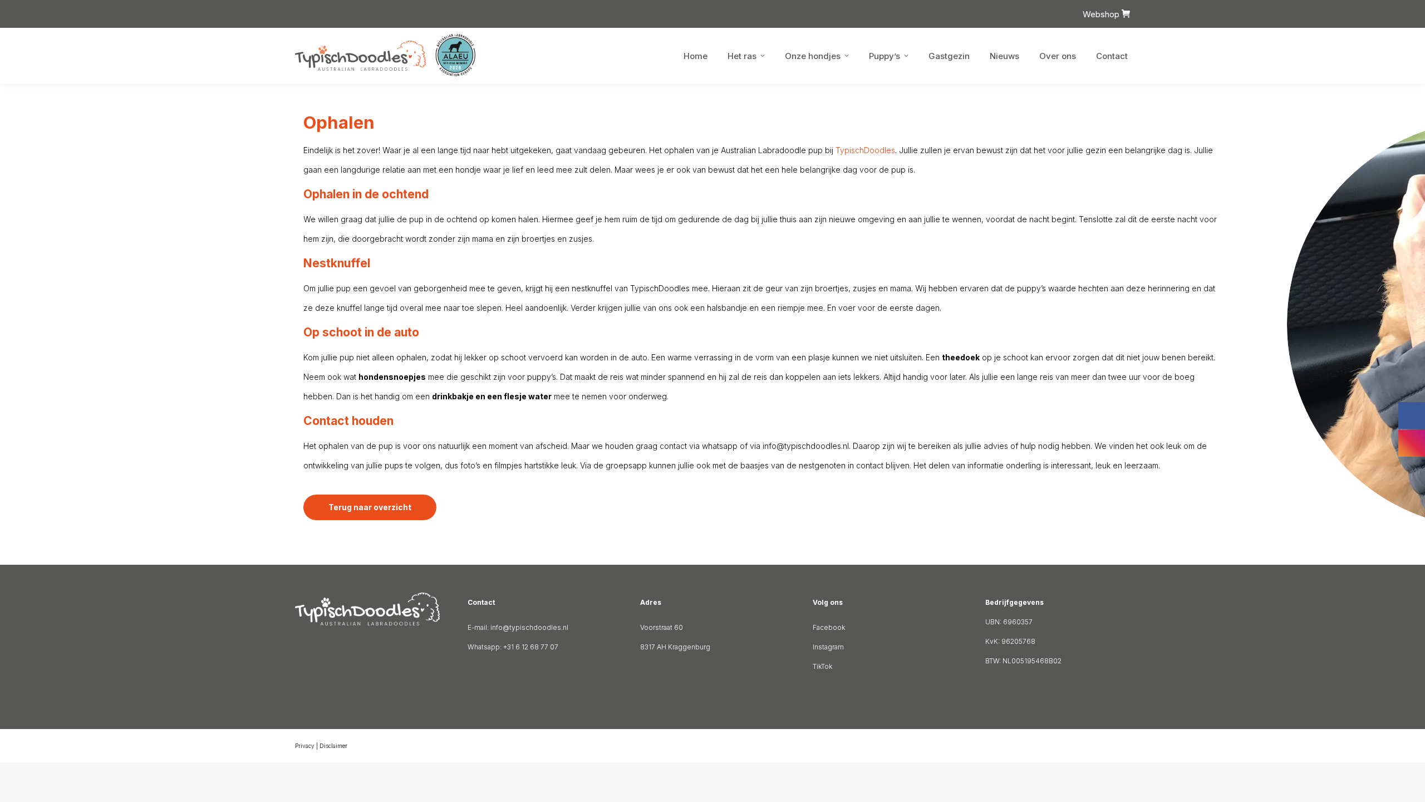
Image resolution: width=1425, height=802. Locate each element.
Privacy (305, 745)
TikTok (822, 666)
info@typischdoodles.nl (529, 627)
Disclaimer (333, 745)
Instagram (828, 647)
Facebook (829, 627)
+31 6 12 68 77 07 (530, 647)
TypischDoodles (865, 150)
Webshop (1102, 14)
